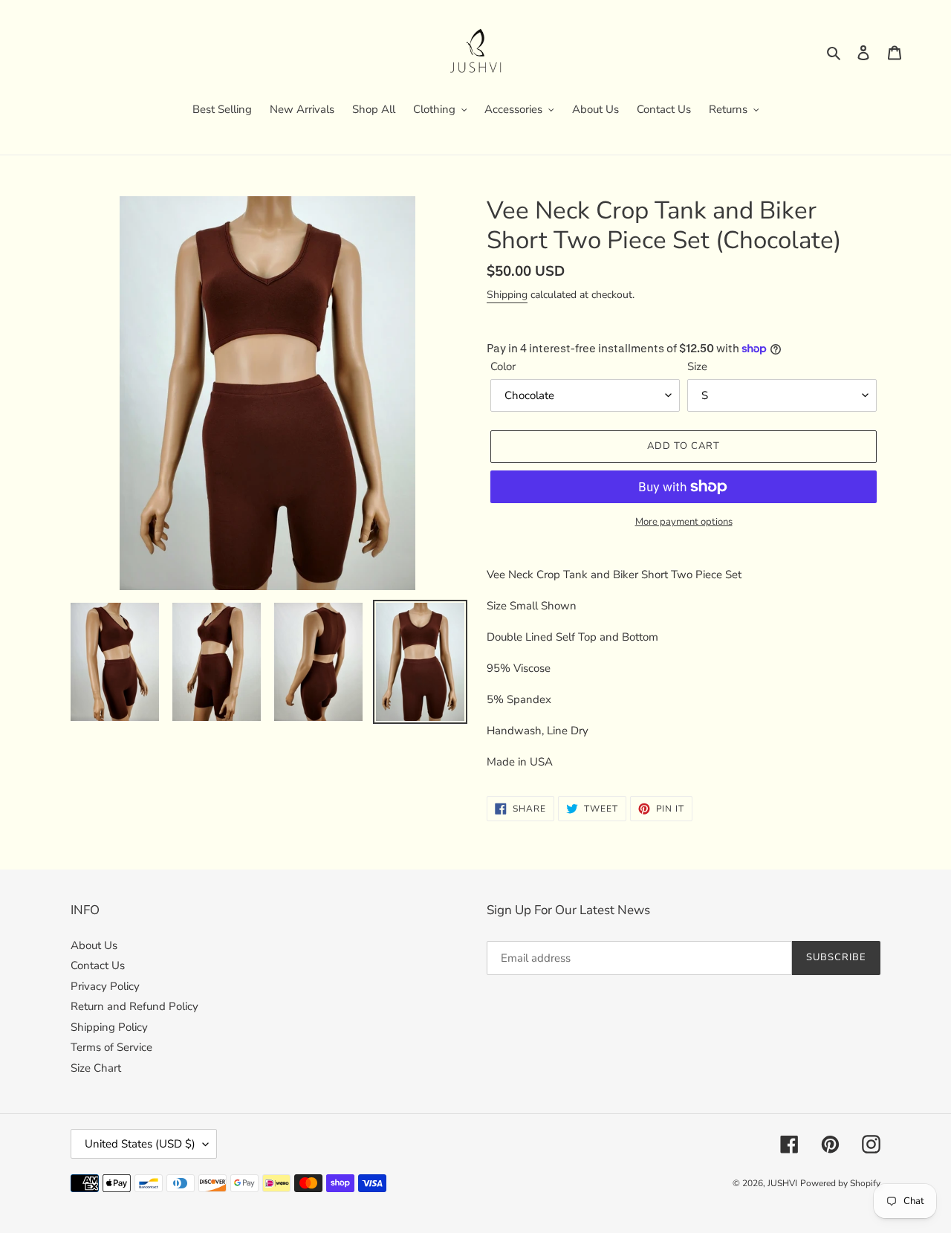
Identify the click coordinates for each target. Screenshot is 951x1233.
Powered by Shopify (840, 1183)
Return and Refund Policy (134, 1006)
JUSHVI (782, 1183)
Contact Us (98, 965)
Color (503, 366)
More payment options (684, 521)
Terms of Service (111, 1047)
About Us (94, 945)
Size (697, 366)
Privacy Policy (105, 986)
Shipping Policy (109, 1027)
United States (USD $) (140, 1143)
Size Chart (96, 1068)
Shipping (507, 295)
